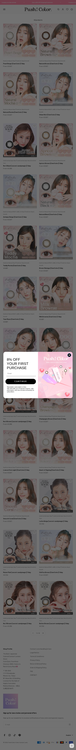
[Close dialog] (69, 355)
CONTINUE (20, 381)
